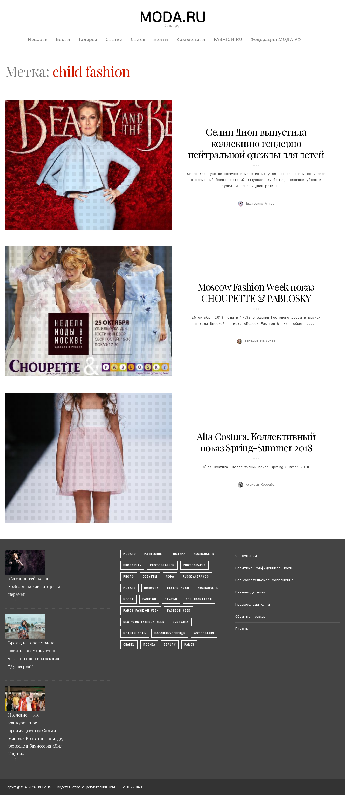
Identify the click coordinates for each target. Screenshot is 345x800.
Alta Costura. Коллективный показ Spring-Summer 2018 (256, 442)
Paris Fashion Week (140, 610)
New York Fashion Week (143, 622)
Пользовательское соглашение (264, 580)
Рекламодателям (250, 592)
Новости (37, 39)
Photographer (162, 565)
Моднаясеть (208, 588)
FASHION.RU (227, 39)
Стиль (138, 39)
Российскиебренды (169, 633)
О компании (246, 555)
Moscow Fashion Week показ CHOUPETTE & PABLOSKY (256, 292)
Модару (129, 588)
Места (128, 599)
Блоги (63, 39)
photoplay (132, 565)
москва (149, 644)
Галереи (88, 39)
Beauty (170, 644)
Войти (160, 39)
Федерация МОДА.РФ (275, 39)
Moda (170, 576)
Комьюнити (190, 39)
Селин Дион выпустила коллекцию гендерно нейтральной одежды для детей (256, 143)
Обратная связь (250, 616)
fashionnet (154, 554)
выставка (181, 622)
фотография (204, 633)
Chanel (129, 644)
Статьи (114, 39)
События (150, 576)
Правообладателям (252, 604)
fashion (149, 599)
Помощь (241, 628)
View (86, 165)
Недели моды (178, 588)
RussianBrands (196, 576)
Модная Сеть (134, 633)
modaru (129, 554)
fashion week (178, 610)
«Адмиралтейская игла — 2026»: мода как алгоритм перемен (34, 586)
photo (128, 576)
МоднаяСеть (204, 554)
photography (194, 565)
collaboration (199, 599)
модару (179, 554)
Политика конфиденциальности (264, 567)
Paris (189, 644)
